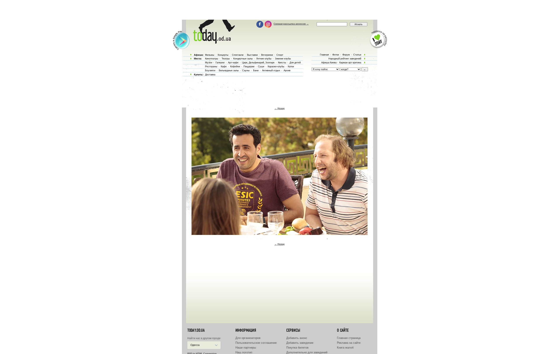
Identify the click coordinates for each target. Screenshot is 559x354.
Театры (226, 58)
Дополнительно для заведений (306, 352)
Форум (346, 54)
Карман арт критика (350, 62)
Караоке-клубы (276, 66)
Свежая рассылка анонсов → (291, 24)
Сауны (246, 70)
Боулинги (210, 70)
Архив (287, 70)
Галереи (220, 62)
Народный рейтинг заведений (344, 58)
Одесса (195, 345)
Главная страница (349, 338)
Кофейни (235, 66)
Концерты (223, 55)
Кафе (224, 66)
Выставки (252, 55)
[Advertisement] (279, 10)
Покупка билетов (297, 347)
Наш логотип (243, 352)
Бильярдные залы (229, 70)
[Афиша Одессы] (213, 42)
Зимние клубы (283, 58)
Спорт (279, 55)
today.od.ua (196, 330)
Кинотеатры (211, 58)
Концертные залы (243, 58)
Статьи (357, 54)
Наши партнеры (245, 347)
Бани (256, 70)
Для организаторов (248, 338)
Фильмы (209, 55)
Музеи (208, 62)
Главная (324, 54)
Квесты (282, 62)
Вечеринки (267, 55)
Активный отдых (271, 70)
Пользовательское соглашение (256, 342)
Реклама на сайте (349, 342)
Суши (261, 66)
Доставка (210, 74)
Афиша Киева (328, 62)
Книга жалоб (345, 347)
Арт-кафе (233, 62)
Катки (291, 66)
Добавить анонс (296, 338)
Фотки (335, 54)
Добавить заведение (299, 342)
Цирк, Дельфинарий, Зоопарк (258, 62)
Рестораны (211, 66)
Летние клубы (263, 58)
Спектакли (237, 55)
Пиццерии (248, 66)
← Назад (279, 108)
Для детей (295, 62)
